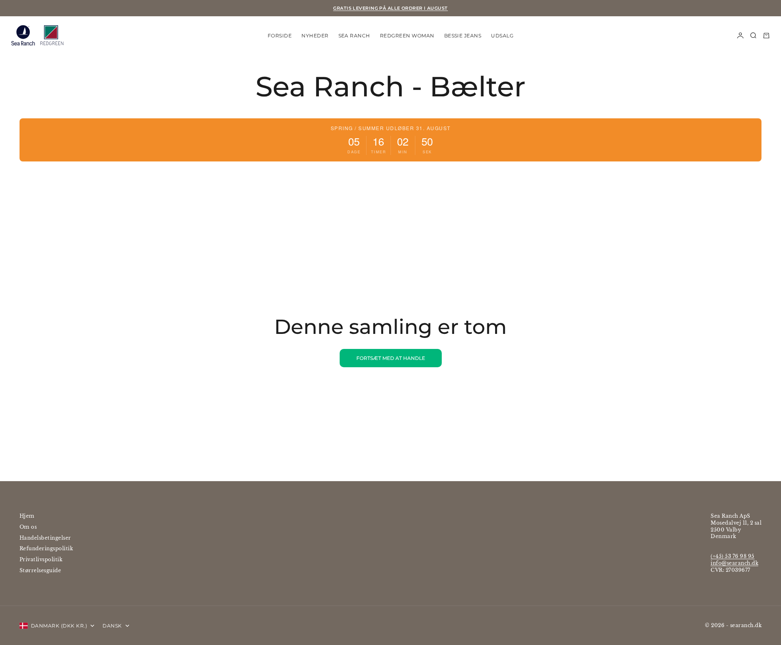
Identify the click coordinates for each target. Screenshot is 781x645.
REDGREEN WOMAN (407, 35)
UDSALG (502, 35)
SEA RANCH (354, 35)
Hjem (27, 516)
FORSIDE (280, 35)
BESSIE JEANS (463, 35)
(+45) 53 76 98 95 (732, 556)
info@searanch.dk (734, 563)
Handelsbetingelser (45, 538)
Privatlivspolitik (41, 559)
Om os (28, 527)
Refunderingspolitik (46, 548)
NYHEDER (314, 35)
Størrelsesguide (40, 570)
